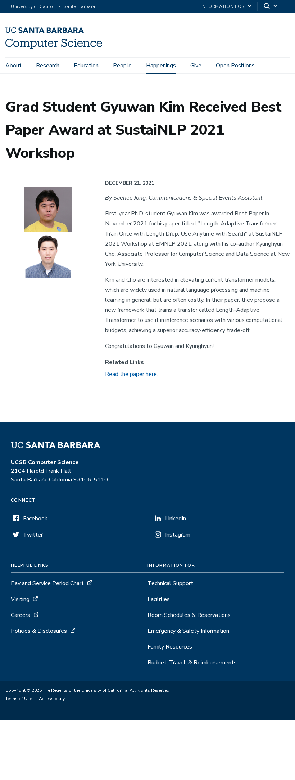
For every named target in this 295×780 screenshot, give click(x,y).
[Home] (53, 47)
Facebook (35, 519)
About (13, 66)
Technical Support (170, 583)
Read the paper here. (131, 374)
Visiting (20, 599)
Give (195, 66)
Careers (20, 615)
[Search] (271, 6)
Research (47, 66)
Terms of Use (18, 698)
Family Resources (170, 647)
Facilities (159, 599)
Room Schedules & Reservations (189, 615)
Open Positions (235, 66)
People (122, 66)
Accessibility (52, 698)
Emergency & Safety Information (188, 631)
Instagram (177, 535)
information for (223, 6)
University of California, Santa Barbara (53, 6)
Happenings (161, 66)
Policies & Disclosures (39, 631)
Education (86, 66)
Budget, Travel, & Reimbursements (192, 663)
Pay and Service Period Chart (47, 583)
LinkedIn (175, 519)
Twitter (33, 535)
